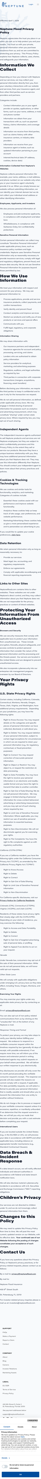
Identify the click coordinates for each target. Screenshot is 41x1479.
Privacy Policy (8, 1393)
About (5, 1357)
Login (31, 4)
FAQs (5, 1332)
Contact (6, 1344)
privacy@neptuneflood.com (18, 1011)
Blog (4, 1361)
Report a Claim (8, 1340)
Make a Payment (9, 1336)
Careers (6, 1365)
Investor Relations (10, 1369)
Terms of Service (9, 1390)
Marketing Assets (9, 1373)
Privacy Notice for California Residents (17, 901)
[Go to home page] (13, 4)
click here (15, 535)
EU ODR (6, 1386)
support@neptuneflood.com (13, 1414)
